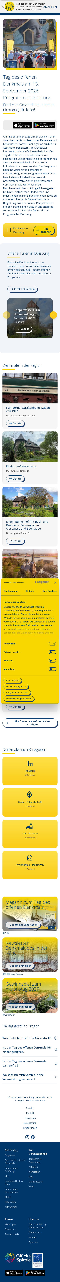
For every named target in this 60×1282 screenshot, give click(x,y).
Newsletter (34, 1171)
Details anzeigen (14, 686)
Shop (31, 1186)
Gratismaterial (36, 1181)
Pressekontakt (12, 1234)
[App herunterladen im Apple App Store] (14, 1273)
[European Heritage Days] (37, 1260)
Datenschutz (30, 1122)
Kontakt (30, 1113)
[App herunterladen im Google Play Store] (35, 1273)
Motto (8, 1197)
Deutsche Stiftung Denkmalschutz (37, 1226)
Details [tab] (30, 591)
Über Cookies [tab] (49, 591)
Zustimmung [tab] (11, 591)
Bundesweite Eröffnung (11, 1170)
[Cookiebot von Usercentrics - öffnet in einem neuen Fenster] (36, 583)
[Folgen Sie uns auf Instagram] (27, 1137)
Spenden (30, 1108)
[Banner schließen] (55, 583)
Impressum (30, 1118)
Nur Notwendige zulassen (18, 698)
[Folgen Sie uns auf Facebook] (33, 1137)
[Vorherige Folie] (6, 315)
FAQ (31, 1176)
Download (10, 1229)
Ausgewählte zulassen (17, 692)
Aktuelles (33, 1166)
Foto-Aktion (10, 1201)
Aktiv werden (11, 1206)
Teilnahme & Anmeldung (35, 1160)
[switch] (52, 652)
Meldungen (10, 1224)
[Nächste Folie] (53, 315)
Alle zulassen (12, 680)
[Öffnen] (2, 6)
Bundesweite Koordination (11, 1191)
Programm (10, 1155)
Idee (7, 1176)
